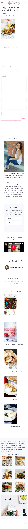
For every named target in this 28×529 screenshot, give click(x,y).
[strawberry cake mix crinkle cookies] (14, 332)
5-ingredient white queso (13, 426)
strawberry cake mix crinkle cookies (14, 344)
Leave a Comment (13, 16)
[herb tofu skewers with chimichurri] (20, 487)
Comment (4, 76)
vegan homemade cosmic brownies (14, 317)
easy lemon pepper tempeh (10, 47)
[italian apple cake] (14, 386)
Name (3, 97)
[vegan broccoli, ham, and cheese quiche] (20, 461)
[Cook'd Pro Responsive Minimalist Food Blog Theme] (14, 515)
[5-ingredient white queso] (14, 414)
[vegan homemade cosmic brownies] (14, 304)
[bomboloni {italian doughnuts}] (14, 359)
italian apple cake (14, 399)
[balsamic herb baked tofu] (20, 474)
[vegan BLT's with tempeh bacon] (7, 487)
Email (3, 105)
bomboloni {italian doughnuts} (14, 371)
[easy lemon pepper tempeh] (7, 474)
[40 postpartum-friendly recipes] (7, 461)
